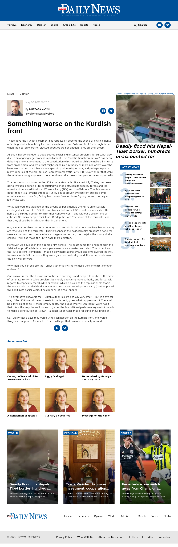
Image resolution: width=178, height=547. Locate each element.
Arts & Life (69, 25)
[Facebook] (159, 25)
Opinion (41, 25)
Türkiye (12, 25)
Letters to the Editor (141, 537)
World (54, 25)
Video (155, 516)
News (10, 94)
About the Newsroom (111, 537)
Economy (26, 25)
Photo (96, 25)
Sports (84, 25)
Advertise (165, 537)
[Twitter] (167, 25)
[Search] (135, 24)
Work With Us (85, 537)
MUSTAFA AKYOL (39, 109)
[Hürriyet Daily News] (89, 10)
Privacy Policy (64, 537)
